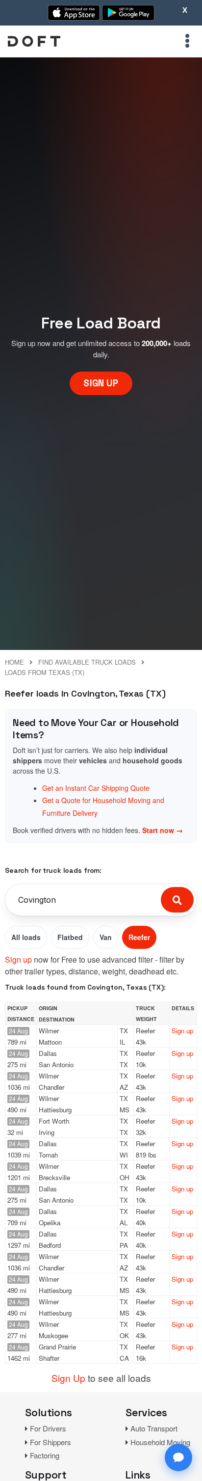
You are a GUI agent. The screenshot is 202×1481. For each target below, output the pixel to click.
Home (14, 662)
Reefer (139, 937)
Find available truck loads (87, 662)
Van (106, 937)
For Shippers (50, 1442)
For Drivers (48, 1428)
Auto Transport (153, 1428)
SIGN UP (100, 383)
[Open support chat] (178, 1457)
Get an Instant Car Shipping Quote (96, 788)
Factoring (44, 1455)
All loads (26, 937)
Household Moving (160, 1442)
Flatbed (70, 937)
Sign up (18, 959)
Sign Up (68, 1377)
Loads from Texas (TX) (44, 672)
